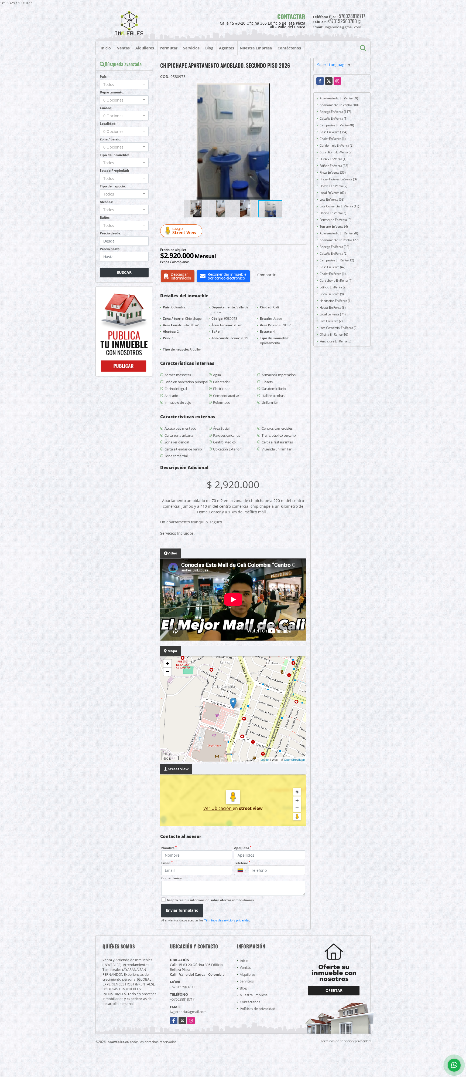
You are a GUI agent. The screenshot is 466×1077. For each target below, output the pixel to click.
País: (103, 76)
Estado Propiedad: (114, 170)
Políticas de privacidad (257, 1008)
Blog (209, 48)
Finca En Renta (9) (332, 294)
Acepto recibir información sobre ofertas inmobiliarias (210, 900)
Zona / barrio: (110, 139)
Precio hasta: (110, 249)
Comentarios (171, 878)
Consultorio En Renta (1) (336, 280)
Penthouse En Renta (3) (335, 341)
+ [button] (167, 663)
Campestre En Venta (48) (337, 125)
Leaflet (265, 759)
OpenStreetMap (294, 759)
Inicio (106, 48)
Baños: (105, 217)
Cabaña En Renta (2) (334, 253)
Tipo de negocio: (113, 186)
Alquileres (144, 48)
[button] (305, 88)
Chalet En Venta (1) (333, 138)
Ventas (123, 48)
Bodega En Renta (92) (334, 246)
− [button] (167, 671)
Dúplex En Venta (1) (333, 159)
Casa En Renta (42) (332, 267)
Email (167, 863)
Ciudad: (106, 108)
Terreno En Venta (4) (334, 226)
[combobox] (124, 84)
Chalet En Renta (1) (333, 273)
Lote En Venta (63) (332, 199)
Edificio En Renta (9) (333, 287)
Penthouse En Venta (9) (335, 219)
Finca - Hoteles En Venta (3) (338, 179)
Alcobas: (106, 202)
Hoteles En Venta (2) (333, 186)
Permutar (168, 48)
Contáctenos (289, 48)
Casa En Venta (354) (333, 132)
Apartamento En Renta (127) (339, 240)
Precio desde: (110, 233)
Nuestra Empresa (256, 48)
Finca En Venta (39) (333, 172)
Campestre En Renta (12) (337, 260)
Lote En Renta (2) (331, 321)
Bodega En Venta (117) (335, 111)
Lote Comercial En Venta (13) (339, 206)
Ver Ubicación (218, 808)
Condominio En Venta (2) (337, 145)
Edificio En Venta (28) (334, 165)
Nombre (169, 848)
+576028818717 (351, 15)
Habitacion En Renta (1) (336, 300)
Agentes (226, 48)
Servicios (191, 48)
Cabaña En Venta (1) (334, 118)
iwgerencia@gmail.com (188, 1011)
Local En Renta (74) (333, 314)
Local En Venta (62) (333, 192)
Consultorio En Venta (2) (336, 152)
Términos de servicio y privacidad (227, 920)
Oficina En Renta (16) (334, 334)
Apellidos (242, 848)
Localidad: (108, 123)
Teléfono (242, 863)
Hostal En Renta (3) (333, 307)
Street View (184, 231)
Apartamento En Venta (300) (339, 105)
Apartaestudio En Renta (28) (339, 233)
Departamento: (112, 92)
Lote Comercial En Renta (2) (339, 327)
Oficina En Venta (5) (333, 213)
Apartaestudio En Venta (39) (339, 98)
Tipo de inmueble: (114, 155)
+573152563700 (342, 21)
